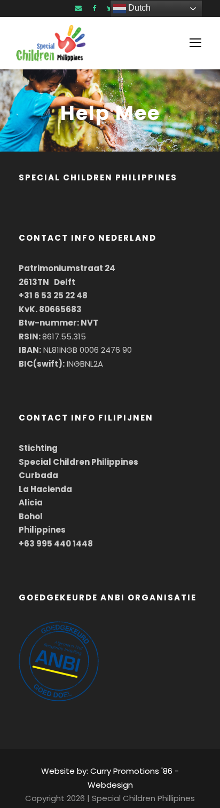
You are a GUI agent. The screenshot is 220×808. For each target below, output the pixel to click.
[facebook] (94, 8)
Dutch (138, 7)
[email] (78, 8)
